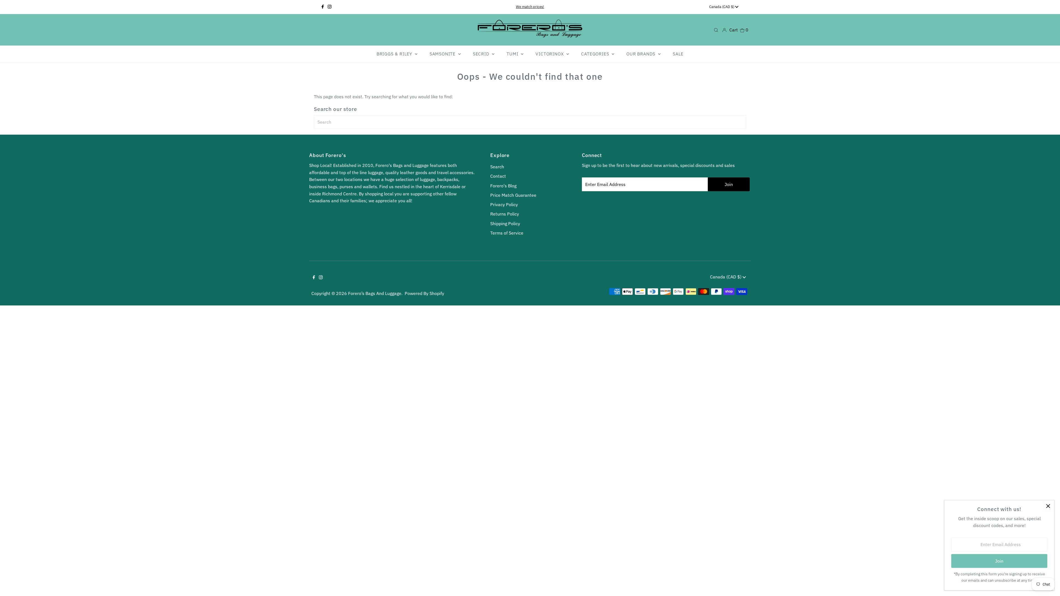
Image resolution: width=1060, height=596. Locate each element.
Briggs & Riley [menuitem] (395, 54)
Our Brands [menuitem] (641, 54)
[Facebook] (322, 7)
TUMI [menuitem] (513, 54)
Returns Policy (504, 214)
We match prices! (530, 6)
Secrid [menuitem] (482, 54)
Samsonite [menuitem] (443, 54)
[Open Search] (716, 29)
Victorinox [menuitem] (550, 54)
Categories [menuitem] (595, 54)
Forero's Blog (503, 185)
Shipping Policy (505, 223)
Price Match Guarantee (513, 195)
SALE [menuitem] (678, 54)
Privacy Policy (504, 204)
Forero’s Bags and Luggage (374, 293)
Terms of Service (506, 233)
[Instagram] (329, 7)
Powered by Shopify (424, 293)
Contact (498, 176)
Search (497, 166)
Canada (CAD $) (722, 6)
